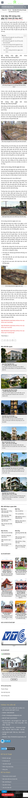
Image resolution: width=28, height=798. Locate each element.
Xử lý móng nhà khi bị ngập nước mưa (14, 51)
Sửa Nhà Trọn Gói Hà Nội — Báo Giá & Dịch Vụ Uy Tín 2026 (9, 417)
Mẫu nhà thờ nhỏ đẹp (6, 532)
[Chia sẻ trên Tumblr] (15, 340)
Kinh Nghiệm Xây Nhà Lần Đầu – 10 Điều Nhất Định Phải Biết (9, 390)
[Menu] (2, 2)
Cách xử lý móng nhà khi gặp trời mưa (13, 44)
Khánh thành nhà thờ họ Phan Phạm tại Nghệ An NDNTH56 (21, 592)
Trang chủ (4, 10)
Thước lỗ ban (4, 689)
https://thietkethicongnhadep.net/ (17, 737)
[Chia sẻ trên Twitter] (5, 340)
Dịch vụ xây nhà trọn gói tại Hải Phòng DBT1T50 (14, 673)
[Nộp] (25, 6)
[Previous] (2, 668)
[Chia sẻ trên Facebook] (2, 340)
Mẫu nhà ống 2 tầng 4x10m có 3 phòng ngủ (20, 547)
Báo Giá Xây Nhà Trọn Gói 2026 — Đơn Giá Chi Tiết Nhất (9, 443)
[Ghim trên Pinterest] (7, 340)
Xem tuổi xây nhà (5, 692)
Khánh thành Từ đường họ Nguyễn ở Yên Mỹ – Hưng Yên (7, 571)
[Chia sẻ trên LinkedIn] (12, 340)
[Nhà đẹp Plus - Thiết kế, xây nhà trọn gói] (15, 2)
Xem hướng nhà (5, 695)
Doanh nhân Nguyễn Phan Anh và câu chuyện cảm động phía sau (21, 614)
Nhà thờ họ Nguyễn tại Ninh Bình (7, 614)
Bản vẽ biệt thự (19, 511)
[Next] (26, 668)
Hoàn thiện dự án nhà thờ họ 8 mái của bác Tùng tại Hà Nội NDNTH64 (7, 592)
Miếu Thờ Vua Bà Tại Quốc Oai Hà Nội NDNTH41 (21, 570)
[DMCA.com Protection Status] (8, 748)
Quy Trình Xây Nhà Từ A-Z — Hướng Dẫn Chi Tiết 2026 (9, 364)
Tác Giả (16, 792)
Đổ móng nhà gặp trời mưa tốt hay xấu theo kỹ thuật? (13, 41)
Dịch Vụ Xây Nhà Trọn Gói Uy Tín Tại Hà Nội (13, 468)
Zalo (4, 791)
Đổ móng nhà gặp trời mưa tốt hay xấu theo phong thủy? (13, 38)
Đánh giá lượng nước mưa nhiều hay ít (14, 47)
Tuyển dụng (22, 792)
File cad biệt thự (19, 513)
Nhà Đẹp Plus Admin (18, 19)
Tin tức (9, 10)
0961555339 (8, 794)
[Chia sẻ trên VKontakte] (10, 340)
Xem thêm (14, 679)
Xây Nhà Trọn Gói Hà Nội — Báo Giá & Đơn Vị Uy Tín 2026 (9, 494)
